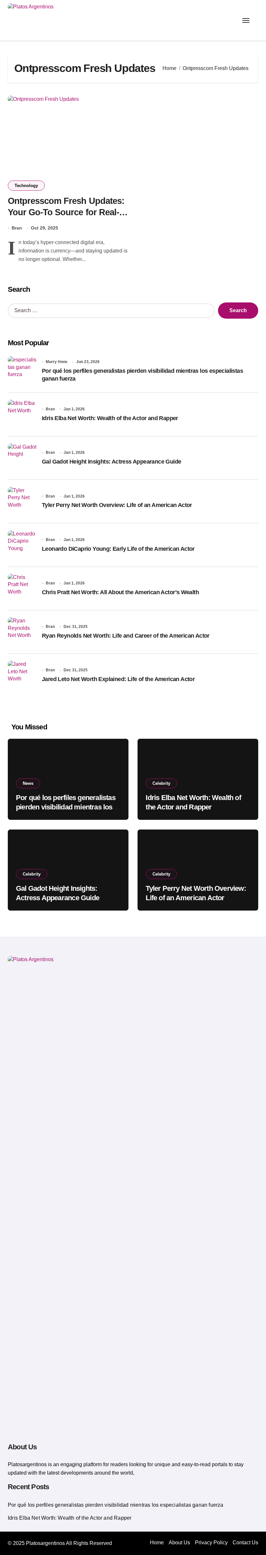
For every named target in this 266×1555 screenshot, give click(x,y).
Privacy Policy (211, 1542)
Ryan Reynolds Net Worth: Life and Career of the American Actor (126, 635)
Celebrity (161, 783)
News (28, 783)
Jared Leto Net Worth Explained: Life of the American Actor (118, 679)
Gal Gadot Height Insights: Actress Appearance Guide (111, 461)
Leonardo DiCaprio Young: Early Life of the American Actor (118, 549)
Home (157, 1542)
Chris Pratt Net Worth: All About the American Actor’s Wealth (120, 592)
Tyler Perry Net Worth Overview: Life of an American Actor (117, 505)
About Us (179, 1542)
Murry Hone (56, 361)
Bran (17, 227)
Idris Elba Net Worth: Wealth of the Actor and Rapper (110, 418)
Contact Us (245, 1542)
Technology (26, 185)
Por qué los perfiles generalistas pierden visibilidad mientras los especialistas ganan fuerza (65, 807)
